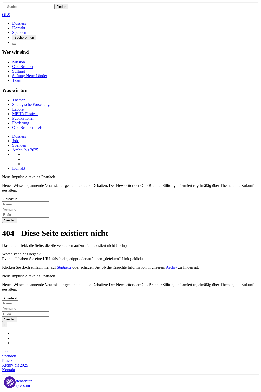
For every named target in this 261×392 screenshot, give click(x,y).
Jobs (15, 141)
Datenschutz (22, 381)
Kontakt (18, 28)
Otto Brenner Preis (27, 127)
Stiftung (18, 71)
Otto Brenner (22, 66)
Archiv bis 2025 (25, 150)
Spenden (19, 32)
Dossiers (19, 23)
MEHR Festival (25, 114)
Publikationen (23, 118)
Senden (9, 220)
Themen (18, 100)
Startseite (64, 267)
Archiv (171, 267)
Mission (18, 62)
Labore (18, 109)
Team (16, 80)
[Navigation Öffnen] (14, 44)
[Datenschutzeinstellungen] (10, 382)
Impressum (21, 385)
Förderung (20, 123)
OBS (6, 14)
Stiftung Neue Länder (29, 76)
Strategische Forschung (31, 104)
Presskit (8, 360)
